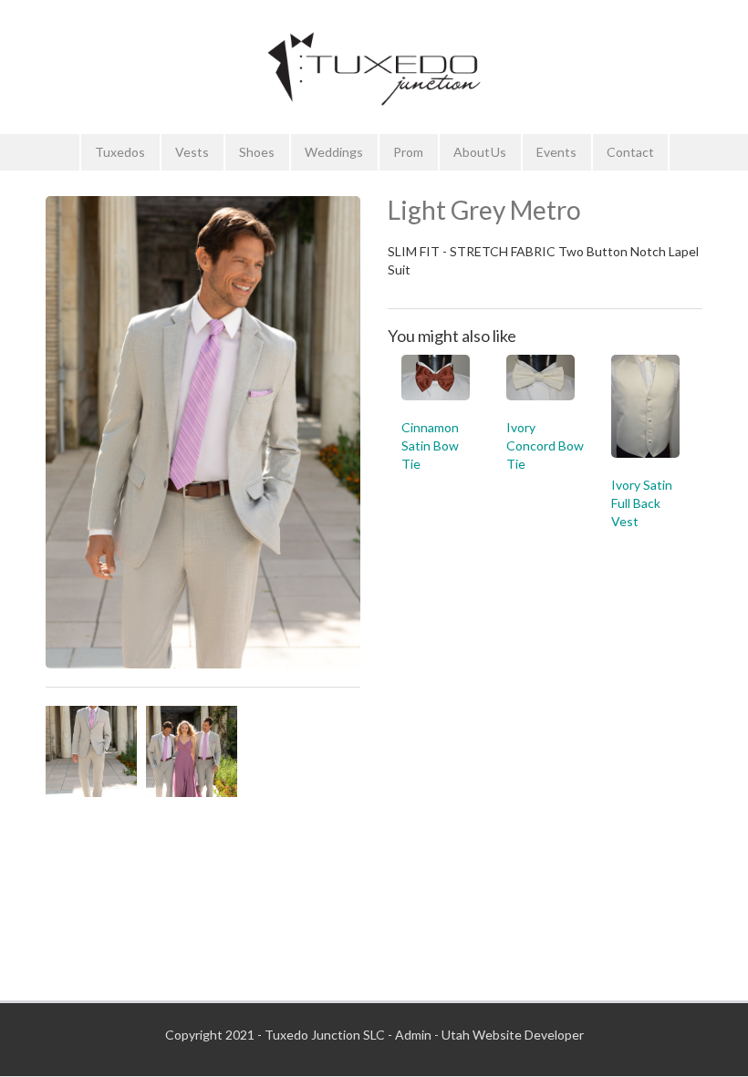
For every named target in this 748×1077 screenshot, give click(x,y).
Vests (192, 152)
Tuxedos (120, 152)
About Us (479, 152)
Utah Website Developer (513, 1034)
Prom (408, 152)
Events (556, 152)
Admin (413, 1034)
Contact (630, 152)
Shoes (257, 152)
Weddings (334, 152)
